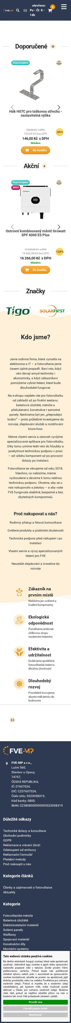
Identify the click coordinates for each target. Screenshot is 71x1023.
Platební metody (14, 859)
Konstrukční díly (14, 944)
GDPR (7, 840)
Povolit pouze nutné (35, 1008)
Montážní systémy (16, 949)
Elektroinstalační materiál (20, 925)
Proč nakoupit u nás (17, 864)
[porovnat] (59, 63)
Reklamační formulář (17, 854)
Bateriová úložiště (15, 920)
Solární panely (13, 930)
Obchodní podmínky (17, 835)
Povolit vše (35, 1002)
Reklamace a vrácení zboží (21, 845)
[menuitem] (27, 887)
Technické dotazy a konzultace (24, 831)
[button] (18, 10)
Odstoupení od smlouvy (19, 850)
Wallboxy (9, 934)
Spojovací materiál (16, 939)
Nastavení (35, 1014)
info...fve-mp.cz (25, 10)
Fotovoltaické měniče (18, 915)
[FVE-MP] (8, 10)
